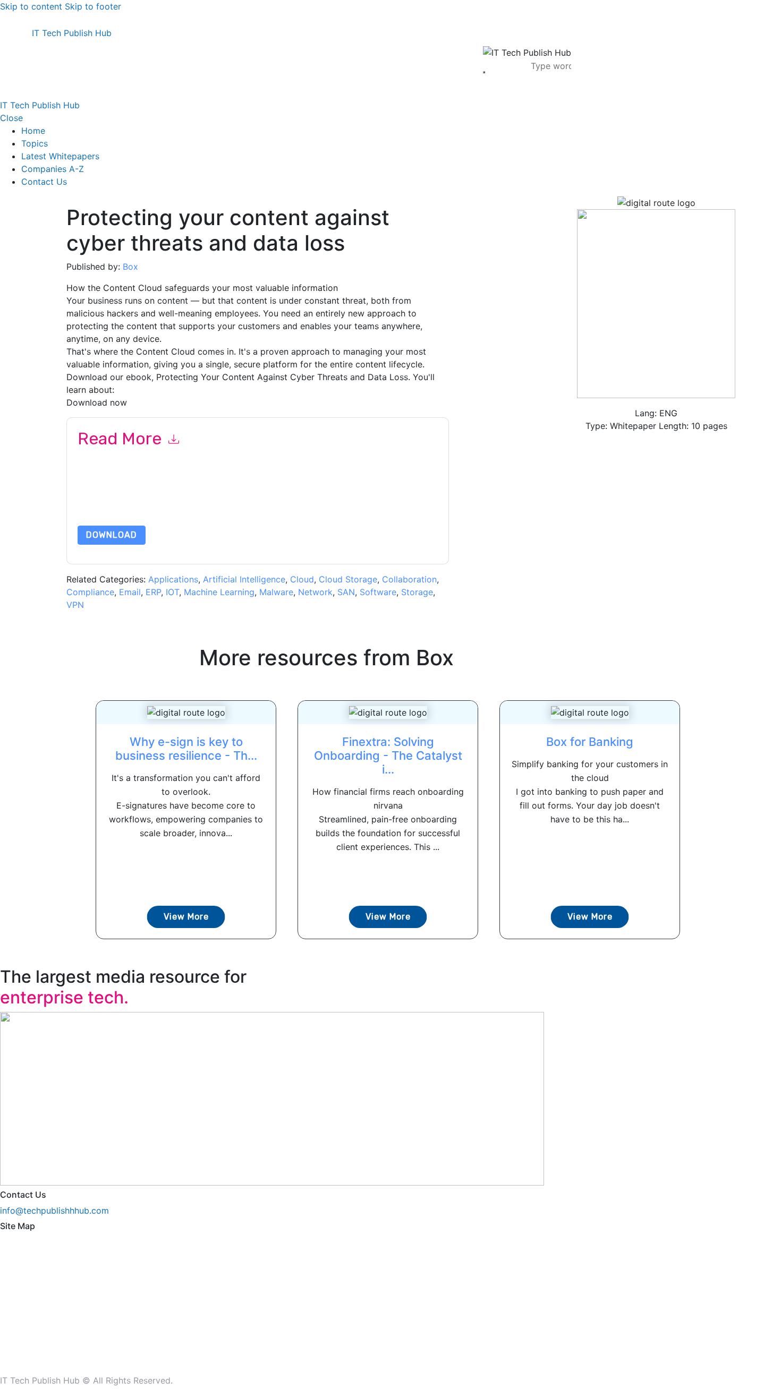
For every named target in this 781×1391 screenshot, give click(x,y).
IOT (172, 592)
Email (130, 592)
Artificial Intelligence (244, 579)
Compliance (90, 592)
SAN (346, 592)
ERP (153, 592)
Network (315, 592)
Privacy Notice (399, 500)
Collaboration (409, 579)
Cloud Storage (348, 579)
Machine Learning (219, 592)
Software (378, 592)
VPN (75, 604)
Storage (417, 592)
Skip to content (31, 6)
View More (186, 917)
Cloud (302, 579)
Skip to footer (93, 6)
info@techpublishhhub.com (54, 1210)
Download (111, 535)
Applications (173, 579)
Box (130, 266)
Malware (276, 592)
